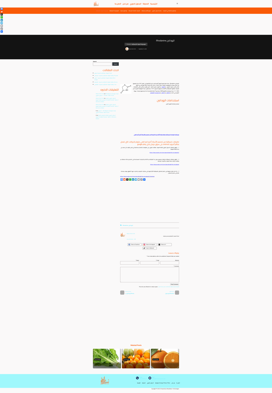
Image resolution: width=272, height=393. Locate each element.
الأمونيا (163, 87)
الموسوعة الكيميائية (114, 11)
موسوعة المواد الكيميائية (102, 11)
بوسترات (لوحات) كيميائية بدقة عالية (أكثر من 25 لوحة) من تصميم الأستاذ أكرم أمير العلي (156, 135)
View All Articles (130, 239)
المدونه (144, 383)
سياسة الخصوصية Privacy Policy (162, 383)
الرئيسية (153, 3)
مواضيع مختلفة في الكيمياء (169, 11)
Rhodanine (125, 225)
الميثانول (168, 93)
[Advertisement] (136, 24)
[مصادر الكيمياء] (96, 4)
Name (137, 260)
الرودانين (131, 225)
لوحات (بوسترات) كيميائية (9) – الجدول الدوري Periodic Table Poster (107, 94)
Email (157, 260)
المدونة (146, 3)
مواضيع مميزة (123, 11)
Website (177, 260)
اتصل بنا (118, 3)
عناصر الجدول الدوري (157, 11)
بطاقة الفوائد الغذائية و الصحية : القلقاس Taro (105, 84)
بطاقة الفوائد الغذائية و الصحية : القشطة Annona (105, 82)
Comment (176, 266)
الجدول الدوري (135, 3)
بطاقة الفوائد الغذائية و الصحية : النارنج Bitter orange (104, 79)
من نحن (125, 3)
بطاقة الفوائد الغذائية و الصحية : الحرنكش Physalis (106, 75)
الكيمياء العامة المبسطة (134, 11)
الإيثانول (163, 93)
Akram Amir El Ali (100, 94)
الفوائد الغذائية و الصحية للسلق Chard (103, 73)
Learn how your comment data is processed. (159, 287)
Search (95, 61)
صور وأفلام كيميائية (146, 11)
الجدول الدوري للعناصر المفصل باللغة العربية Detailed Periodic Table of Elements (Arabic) (107, 100)
